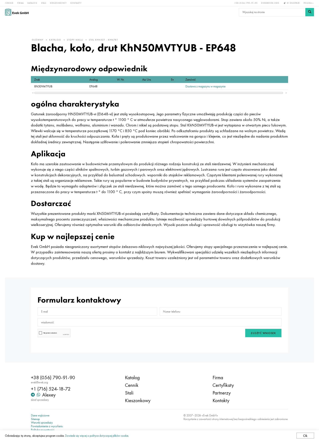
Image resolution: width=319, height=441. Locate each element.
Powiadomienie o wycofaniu (47, 426)
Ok (305, 435)
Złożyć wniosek (263, 333)
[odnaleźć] (309, 12)
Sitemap (35, 419)
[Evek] (17, 12)
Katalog (32, 3)
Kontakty (76, 3)
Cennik (9, 3)
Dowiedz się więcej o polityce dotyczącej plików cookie (96, 436)
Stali (43, 3)
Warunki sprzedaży (42, 422)
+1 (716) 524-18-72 (51, 389)
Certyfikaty (223, 385)
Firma (20, 3)
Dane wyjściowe (40, 415)
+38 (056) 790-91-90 (246, 3)
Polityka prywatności (42, 430)
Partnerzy (222, 393)
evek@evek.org (270, 3)
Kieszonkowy (58, 3)
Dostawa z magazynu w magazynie (205, 86)
